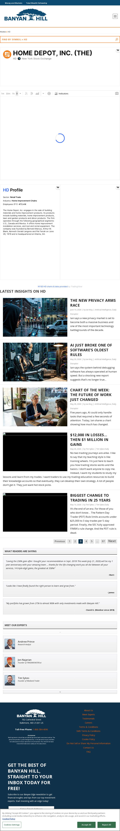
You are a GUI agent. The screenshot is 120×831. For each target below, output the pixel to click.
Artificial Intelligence (103, 309)
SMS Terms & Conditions (88, 731)
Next (112, 541)
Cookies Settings (12, 824)
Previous (60, 541)
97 (103, 541)
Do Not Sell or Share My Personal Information (88, 743)
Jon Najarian (24, 659)
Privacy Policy (88, 735)
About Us (88, 710)
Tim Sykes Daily (102, 449)
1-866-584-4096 (40, 729)
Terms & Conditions (88, 727)
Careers (88, 722)
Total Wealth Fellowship (36, 3)
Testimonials (88, 718)
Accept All (86, 824)
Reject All (106, 824)
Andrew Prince (26, 641)
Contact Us (88, 747)
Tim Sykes (23, 678)
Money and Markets (13, 3)
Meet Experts (88, 714)
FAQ (88, 751)
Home (3, 31)
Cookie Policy (88, 739)
